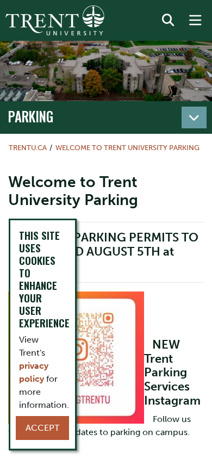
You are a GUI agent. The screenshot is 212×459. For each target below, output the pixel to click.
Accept (42, 428)
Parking (30, 116)
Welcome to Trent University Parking (127, 148)
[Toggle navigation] (194, 117)
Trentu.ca (28, 148)
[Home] (54, 20)
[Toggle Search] (168, 20)
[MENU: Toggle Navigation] (195, 20)
